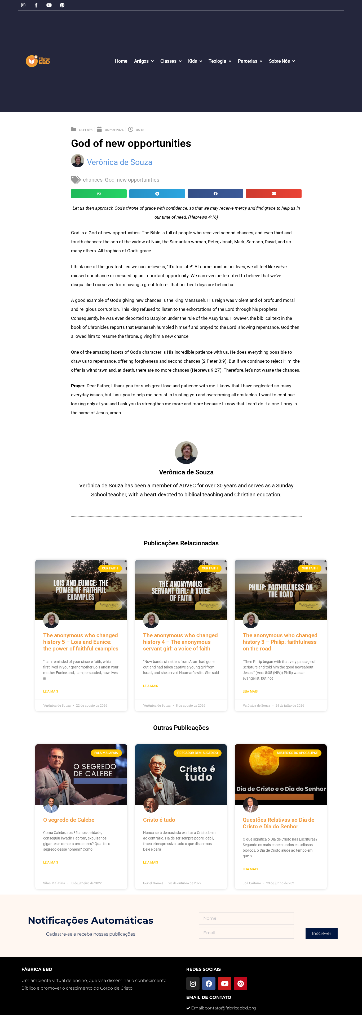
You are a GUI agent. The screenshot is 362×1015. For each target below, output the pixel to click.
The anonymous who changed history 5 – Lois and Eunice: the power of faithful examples (80, 642)
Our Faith (85, 130)
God (109, 180)
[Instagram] (23, 5)
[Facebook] (208, 983)
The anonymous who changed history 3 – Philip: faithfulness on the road (280, 642)
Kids (192, 61)
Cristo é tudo (159, 820)
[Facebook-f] (36, 5)
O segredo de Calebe (68, 820)
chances (93, 180)
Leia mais (50, 691)
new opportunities (138, 180)
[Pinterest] (62, 5)
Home (121, 61)
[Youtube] (49, 5)
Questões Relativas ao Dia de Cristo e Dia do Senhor (278, 823)
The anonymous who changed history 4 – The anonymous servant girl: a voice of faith (180, 642)
